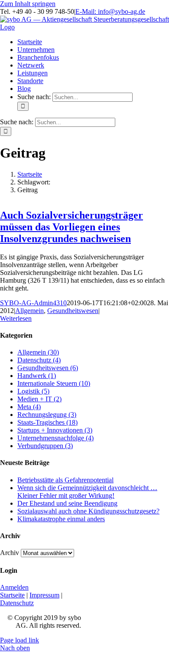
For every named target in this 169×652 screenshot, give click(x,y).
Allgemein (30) (38, 352)
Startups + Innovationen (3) (54, 430)
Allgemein (29, 310)
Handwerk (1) (36, 375)
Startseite (12, 595)
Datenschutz (17, 603)
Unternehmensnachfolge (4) (55, 438)
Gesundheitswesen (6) (47, 367)
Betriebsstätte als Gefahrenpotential (65, 480)
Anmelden (14, 587)
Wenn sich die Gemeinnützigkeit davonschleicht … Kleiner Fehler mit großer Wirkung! (87, 491)
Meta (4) (29, 406)
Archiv (9, 552)
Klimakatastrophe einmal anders (61, 519)
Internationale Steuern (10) (53, 383)
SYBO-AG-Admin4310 (33, 303)
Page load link (19, 640)
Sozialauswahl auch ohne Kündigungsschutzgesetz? (88, 511)
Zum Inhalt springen (27, 3)
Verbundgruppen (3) (45, 445)
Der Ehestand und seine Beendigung (67, 503)
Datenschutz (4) (39, 360)
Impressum (44, 595)
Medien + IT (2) (39, 399)
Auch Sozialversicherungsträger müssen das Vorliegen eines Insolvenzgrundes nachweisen (71, 227)
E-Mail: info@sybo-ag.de (110, 11)
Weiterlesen (16, 318)
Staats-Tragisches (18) (47, 422)
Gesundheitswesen (72, 310)
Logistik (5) (33, 391)
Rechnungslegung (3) (46, 414)
